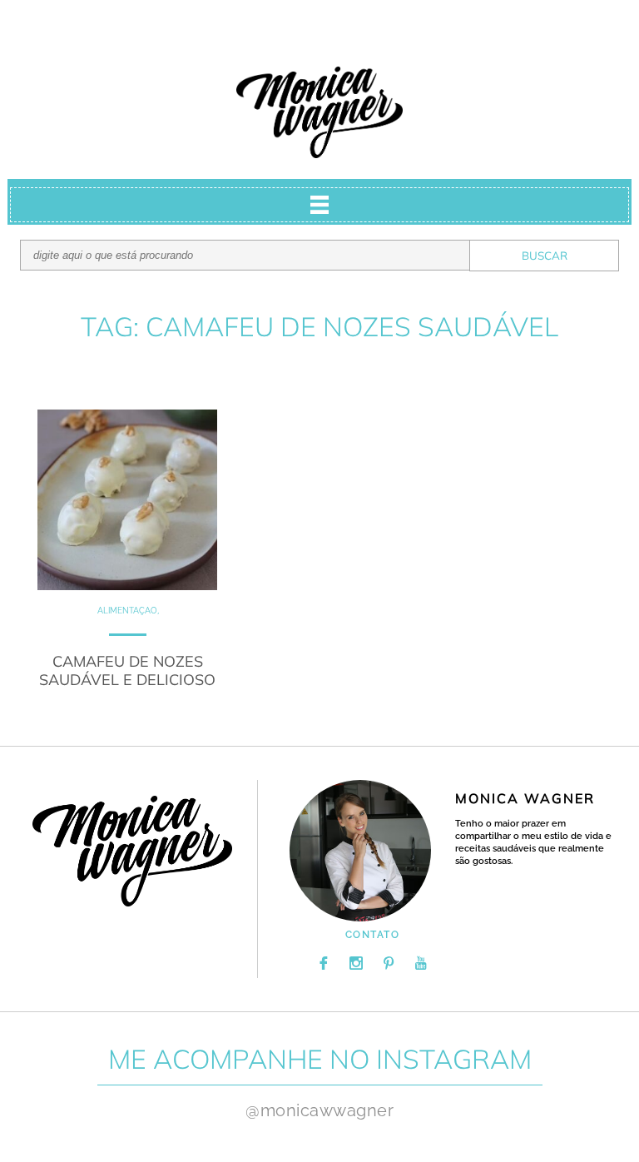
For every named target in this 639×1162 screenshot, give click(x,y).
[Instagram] (356, 963)
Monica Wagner (319, 112)
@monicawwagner (319, 1110)
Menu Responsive (319, 204)
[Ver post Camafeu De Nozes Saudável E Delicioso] (127, 500)
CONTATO (372, 935)
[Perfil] (360, 850)
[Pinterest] (389, 963)
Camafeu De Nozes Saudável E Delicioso (127, 670)
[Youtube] (421, 963)
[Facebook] (324, 963)
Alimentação (127, 610)
